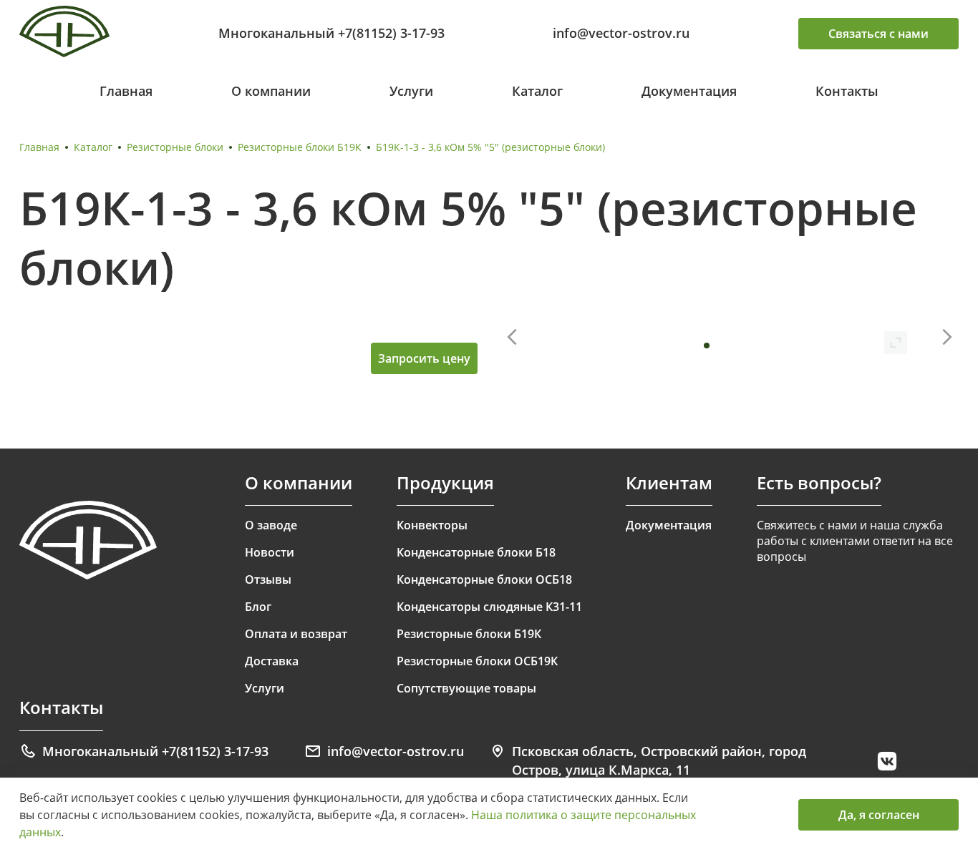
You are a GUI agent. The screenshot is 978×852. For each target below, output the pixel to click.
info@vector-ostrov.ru (621, 32)
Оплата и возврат (296, 634)
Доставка (272, 661)
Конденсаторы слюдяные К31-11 (489, 606)
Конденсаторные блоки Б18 (476, 552)
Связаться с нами (878, 33)
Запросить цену (424, 358)
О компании (271, 90)
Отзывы (268, 579)
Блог (258, 606)
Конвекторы (432, 525)
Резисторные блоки (175, 147)
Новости (269, 552)
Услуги (411, 90)
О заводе (271, 525)
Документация (689, 90)
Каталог (537, 90)
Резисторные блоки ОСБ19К (477, 661)
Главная (126, 90)
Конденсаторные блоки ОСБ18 (484, 579)
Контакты (846, 90)
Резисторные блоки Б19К (300, 147)
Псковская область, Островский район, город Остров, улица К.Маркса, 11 (659, 760)
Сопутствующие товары (466, 688)
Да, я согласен (878, 815)
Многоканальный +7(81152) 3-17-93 (331, 32)
